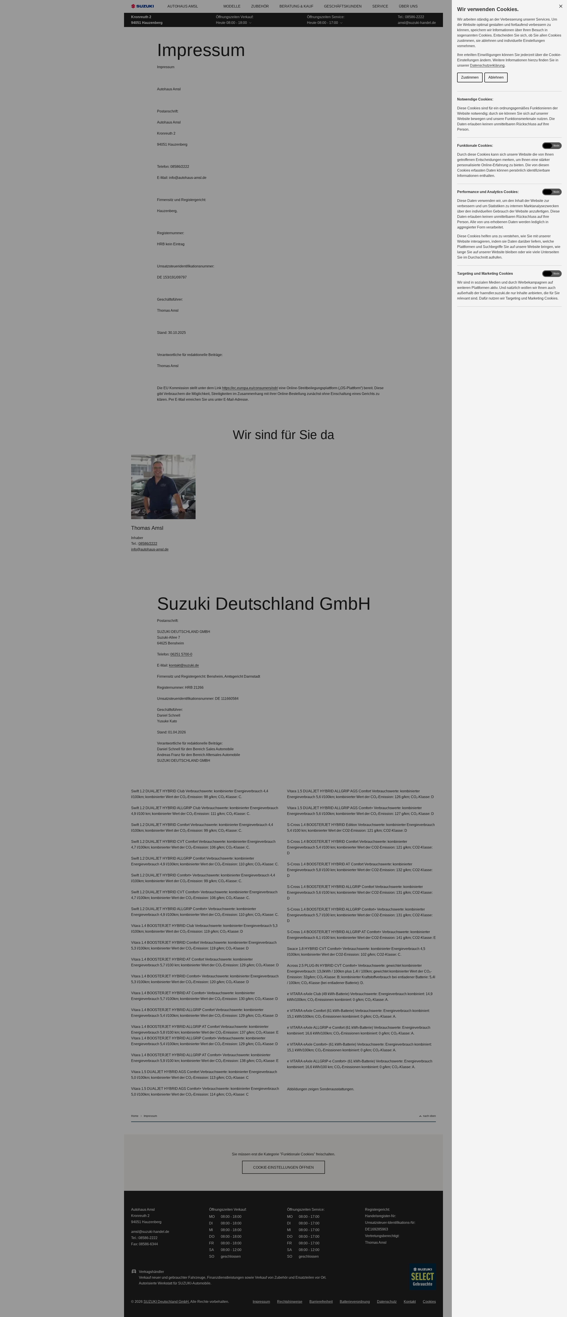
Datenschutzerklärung (487, 65)
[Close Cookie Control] (560, 6)
